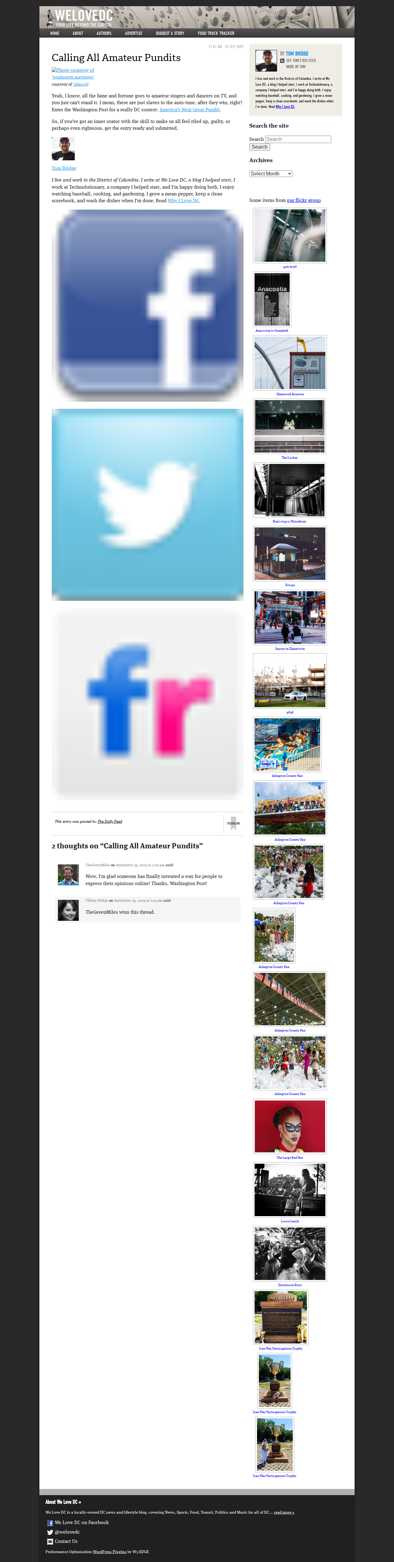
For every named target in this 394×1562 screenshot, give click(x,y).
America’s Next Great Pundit (189, 110)
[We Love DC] (200, 19)
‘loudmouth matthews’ (73, 78)
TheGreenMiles (98, 865)
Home (54, 33)
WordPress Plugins (110, 1552)
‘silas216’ (81, 85)
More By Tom (295, 66)
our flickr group (304, 200)
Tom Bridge (64, 168)
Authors (104, 33)
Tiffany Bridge (97, 901)
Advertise (133, 33)
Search (256, 139)
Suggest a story (170, 33)
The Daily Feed (110, 822)
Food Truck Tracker (216, 33)
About (78, 33)
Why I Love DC (183, 201)
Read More (282, 1513)
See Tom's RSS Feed (301, 60)
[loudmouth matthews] (73, 70)
